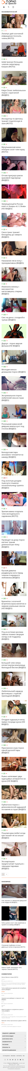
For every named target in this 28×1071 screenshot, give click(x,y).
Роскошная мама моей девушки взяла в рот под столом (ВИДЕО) (13, 426)
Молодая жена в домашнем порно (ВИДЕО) (14, 370)
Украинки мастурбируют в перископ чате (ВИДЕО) (13, 998)
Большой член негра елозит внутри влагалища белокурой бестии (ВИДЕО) (14, 665)
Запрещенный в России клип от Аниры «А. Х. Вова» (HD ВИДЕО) (14, 206)
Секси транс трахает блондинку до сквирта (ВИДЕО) (12, 234)
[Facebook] (7, 1059)
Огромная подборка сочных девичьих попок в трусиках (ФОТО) (13, 946)
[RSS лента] (23, 1059)
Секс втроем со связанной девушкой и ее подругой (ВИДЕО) (14, 901)
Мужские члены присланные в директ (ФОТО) (14, 1020)
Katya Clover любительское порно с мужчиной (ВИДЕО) (14, 92)
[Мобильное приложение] (5, 1059)
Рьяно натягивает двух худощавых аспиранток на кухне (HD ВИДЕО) (14, 778)
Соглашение (6, 1055)
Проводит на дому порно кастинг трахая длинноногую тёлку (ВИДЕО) (13, 543)
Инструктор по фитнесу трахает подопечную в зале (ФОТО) (12, 121)
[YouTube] (20, 1059)
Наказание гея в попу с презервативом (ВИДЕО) (13, 261)
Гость (3, 1022)
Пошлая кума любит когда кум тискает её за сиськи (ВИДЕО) (13, 835)
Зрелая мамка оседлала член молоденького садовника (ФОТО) (12, 513)
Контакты (19, 1055)
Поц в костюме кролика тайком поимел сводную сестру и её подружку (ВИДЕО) (13, 635)
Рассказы (5, 1044)
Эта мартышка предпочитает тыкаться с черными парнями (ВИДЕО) (13, 865)
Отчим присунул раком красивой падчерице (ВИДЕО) (12, 177)
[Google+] (18, 1059)
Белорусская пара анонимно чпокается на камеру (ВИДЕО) (12, 454)
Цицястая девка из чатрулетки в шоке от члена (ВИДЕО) (12, 1010)
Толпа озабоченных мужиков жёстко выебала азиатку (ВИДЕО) (14, 988)
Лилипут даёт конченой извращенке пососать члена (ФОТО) (12, 36)
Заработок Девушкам (9, 1050)
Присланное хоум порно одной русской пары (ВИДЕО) (13, 750)
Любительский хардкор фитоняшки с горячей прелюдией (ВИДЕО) (12, 693)
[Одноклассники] (15, 1059)
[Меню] (13, 7)
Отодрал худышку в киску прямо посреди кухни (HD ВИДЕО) (13, 722)
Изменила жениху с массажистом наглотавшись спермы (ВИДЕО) (12, 290)
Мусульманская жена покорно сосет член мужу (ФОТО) (13, 149)
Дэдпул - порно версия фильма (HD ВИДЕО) (12, 344)
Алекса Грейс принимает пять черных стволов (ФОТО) (12, 968)
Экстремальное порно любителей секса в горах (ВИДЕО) (13, 397)
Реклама (13, 1055)
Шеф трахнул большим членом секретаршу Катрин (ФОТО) (12, 64)
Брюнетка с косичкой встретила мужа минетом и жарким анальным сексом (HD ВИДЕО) (14, 605)
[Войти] (4, 7)
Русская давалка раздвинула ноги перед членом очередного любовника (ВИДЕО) (12, 574)
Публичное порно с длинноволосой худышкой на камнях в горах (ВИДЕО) (14, 807)
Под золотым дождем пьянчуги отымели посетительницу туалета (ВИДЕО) (12, 484)
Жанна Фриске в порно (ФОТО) (10, 977)
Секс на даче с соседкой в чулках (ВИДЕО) (13, 318)
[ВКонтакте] (10, 1059)
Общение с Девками (8, 1033)
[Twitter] (13, 1059)
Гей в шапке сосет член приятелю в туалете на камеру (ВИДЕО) (14, 924)
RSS (23, 1055)
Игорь (3, 991)
